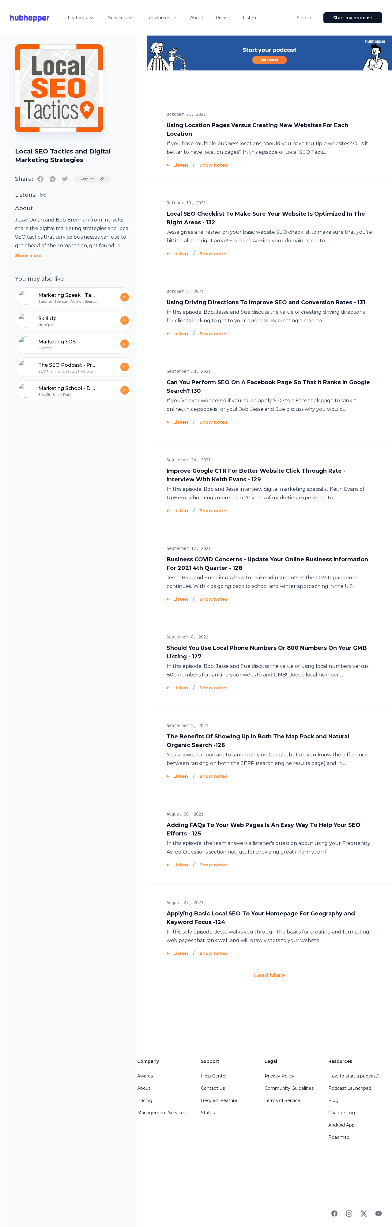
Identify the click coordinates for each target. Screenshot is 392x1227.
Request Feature (219, 1100)
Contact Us (213, 1088)
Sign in (304, 18)
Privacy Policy (279, 1076)
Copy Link (88, 178)
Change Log (341, 1112)
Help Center (214, 1076)
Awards (145, 1076)
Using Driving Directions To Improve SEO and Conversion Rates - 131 (266, 302)
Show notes (213, 165)
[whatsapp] (52, 179)
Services (117, 18)
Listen (249, 18)
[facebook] (40, 179)
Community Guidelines (289, 1088)
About (196, 18)
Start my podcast (352, 18)
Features (77, 18)
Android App (341, 1125)
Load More (269, 975)
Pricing (223, 18)
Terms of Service (282, 1100)
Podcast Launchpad (349, 1088)
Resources (158, 18)
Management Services (161, 1112)
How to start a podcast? (354, 1076)
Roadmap (338, 1137)
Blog (333, 1100)
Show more (28, 255)
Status (208, 1112)
